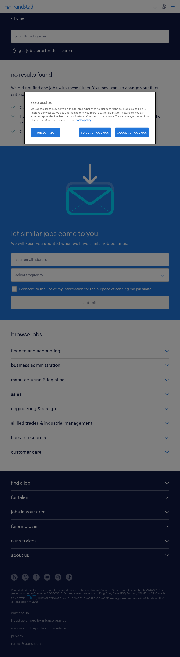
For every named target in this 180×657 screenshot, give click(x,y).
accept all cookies (132, 132)
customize (45, 132)
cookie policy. (84, 120)
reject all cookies (95, 132)
